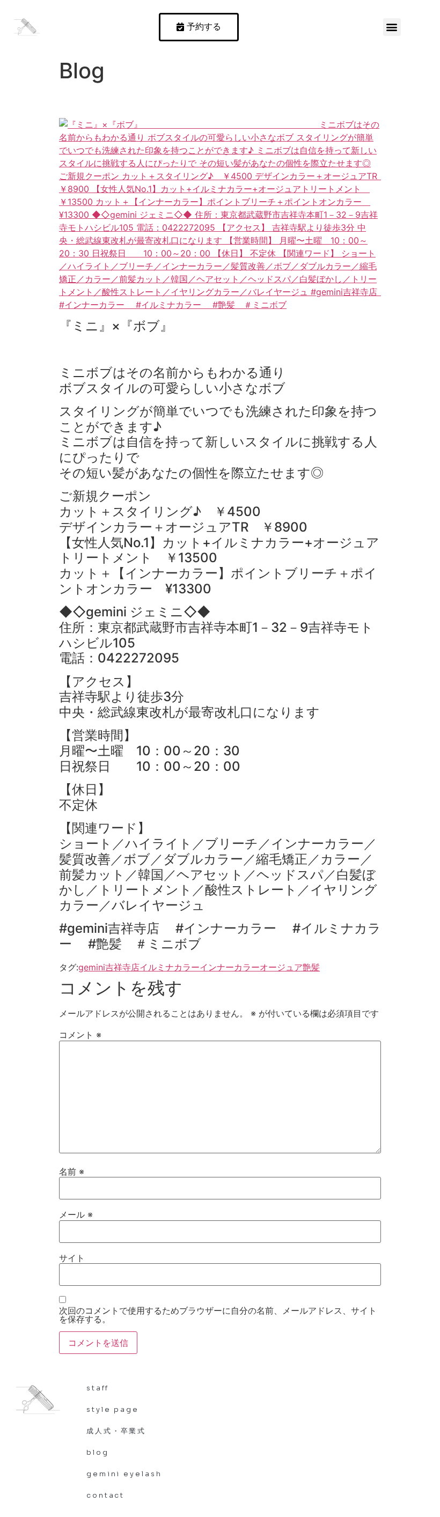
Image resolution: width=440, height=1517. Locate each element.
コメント (80, 1034)
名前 (71, 1171)
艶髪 (311, 967)
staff (97, 1388)
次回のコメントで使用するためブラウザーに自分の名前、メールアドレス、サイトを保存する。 (218, 1314)
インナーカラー (230, 967)
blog (97, 1452)
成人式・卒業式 (116, 1430)
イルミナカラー (170, 967)
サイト (72, 1258)
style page (112, 1409)
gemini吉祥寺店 (109, 967)
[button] (392, 27)
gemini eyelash (124, 1473)
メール (76, 1214)
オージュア (281, 967)
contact (105, 1495)
